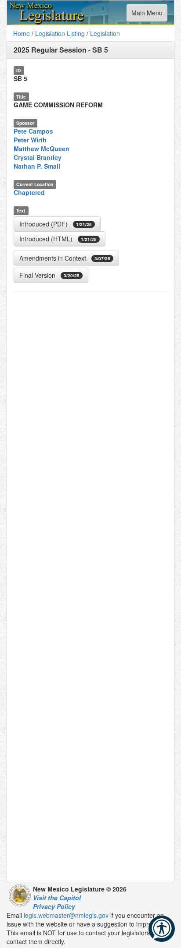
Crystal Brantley (38, 157)
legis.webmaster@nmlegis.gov (66, 915)
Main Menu (147, 14)
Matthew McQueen (41, 148)
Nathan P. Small (37, 166)
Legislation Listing (60, 33)
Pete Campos (33, 131)
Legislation (105, 33)
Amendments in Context (64, 258)
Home (21, 33)
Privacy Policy (54, 906)
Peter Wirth (30, 139)
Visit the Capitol (57, 897)
